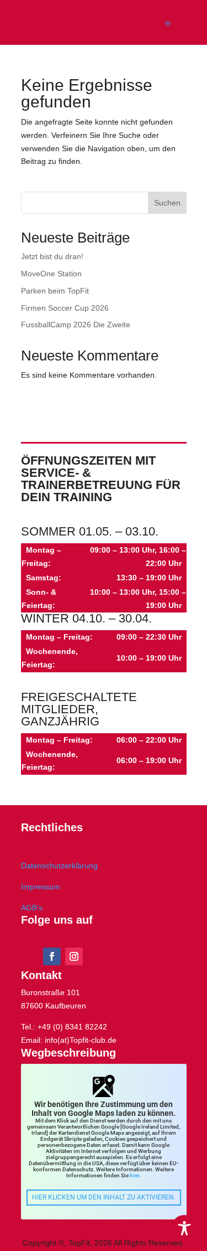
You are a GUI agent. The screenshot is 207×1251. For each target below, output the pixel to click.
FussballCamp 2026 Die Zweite (75, 324)
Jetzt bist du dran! (52, 256)
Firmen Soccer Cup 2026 (65, 307)
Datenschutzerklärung (59, 865)
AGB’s (32, 907)
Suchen (167, 202)
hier (134, 1175)
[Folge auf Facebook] (52, 956)
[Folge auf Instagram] (74, 956)
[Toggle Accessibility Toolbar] (184, 1228)
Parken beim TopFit (55, 290)
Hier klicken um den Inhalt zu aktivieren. (104, 1197)
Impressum (40, 886)
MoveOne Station (51, 273)
